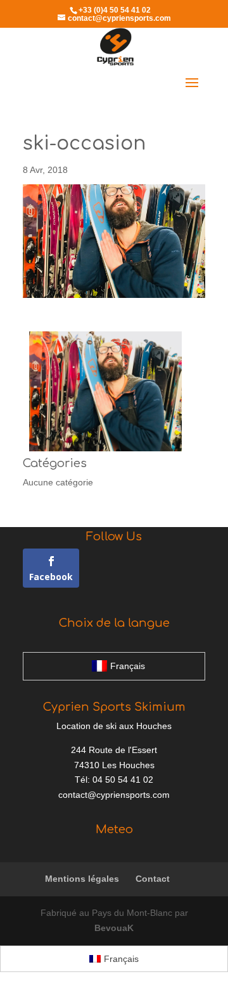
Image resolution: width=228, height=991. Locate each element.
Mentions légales (82, 879)
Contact (153, 879)
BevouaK (114, 928)
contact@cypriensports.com (114, 795)
